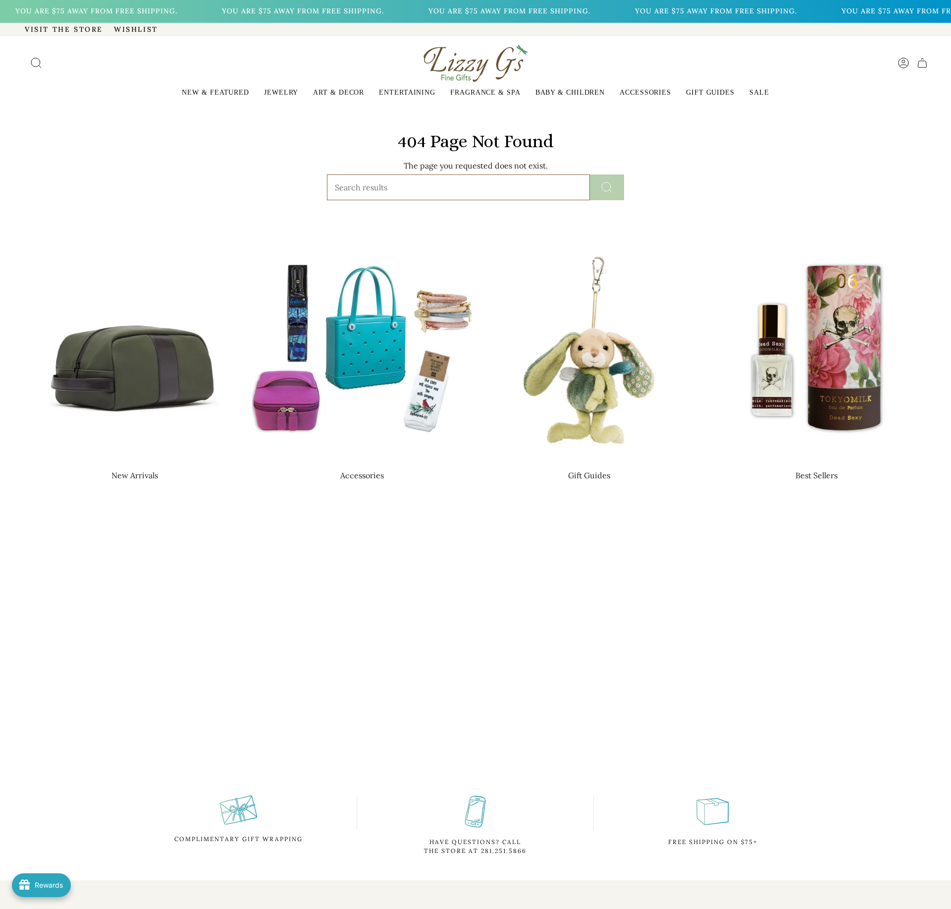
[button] (215, 93)
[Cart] (922, 63)
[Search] (607, 187)
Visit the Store (64, 29)
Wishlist (136, 29)
